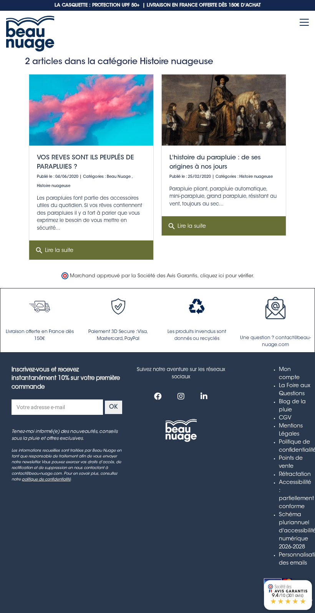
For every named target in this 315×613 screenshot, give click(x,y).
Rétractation (295, 474)
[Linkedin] (204, 396)
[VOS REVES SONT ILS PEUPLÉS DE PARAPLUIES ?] (91, 110)
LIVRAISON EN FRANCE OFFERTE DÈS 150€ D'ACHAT (204, 5)
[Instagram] (181, 396)
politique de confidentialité (46, 480)
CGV (285, 418)
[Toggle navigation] (304, 22)
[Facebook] (158, 396)
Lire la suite (54, 250)
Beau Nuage (119, 177)
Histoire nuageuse (53, 186)
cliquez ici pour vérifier (226, 276)
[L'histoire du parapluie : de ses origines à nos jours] (224, 110)
